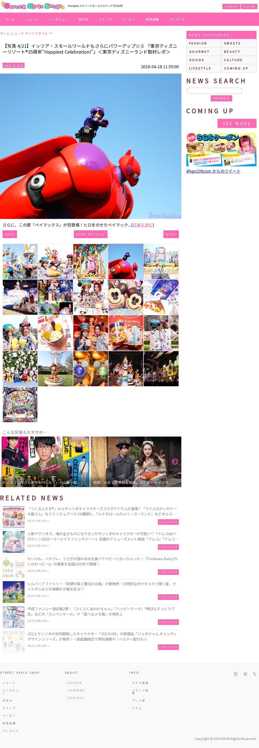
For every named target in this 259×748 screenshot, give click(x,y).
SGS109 (74, 683)
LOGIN (249, 6)
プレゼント (177, 19)
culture (233, 60)
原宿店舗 (152, 19)
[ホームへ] (32, 5)
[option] (45, 462)
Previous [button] (6, 462)
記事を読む (143, 225)
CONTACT (76, 698)
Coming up (236, 68)
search (221, 98)
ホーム (10, 19)
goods (196, 60)
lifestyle (200, 68)
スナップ (105, 19)
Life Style (13, 65)
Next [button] (175, 462)
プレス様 (138, 700)
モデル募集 (140, 683)
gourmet (199, 51)
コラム (137, 708)
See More (237, 123)
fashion (198, 43)
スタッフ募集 (140, 691)
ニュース (31, 19)
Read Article (90, 234)
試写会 (84, 19)
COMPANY (76, 690)
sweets (232, 43)
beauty (232, 51)
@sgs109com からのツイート (213, 171)
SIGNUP (231, 6)
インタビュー (58, 19)
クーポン (129, 19)
